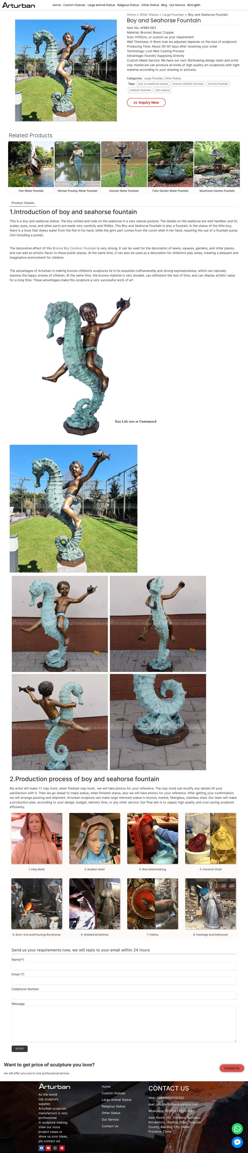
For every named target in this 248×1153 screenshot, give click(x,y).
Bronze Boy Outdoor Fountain (74, 248)
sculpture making (54, 1122)
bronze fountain (218, 83)
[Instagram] (55, 1148)
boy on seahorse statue (153, 83)
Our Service (177, 5)
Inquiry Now (148, 102)
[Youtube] (48, 1148)
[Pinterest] (62, 1148)
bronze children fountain (188, 83)
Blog (164, 5)
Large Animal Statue (101, 5)
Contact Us (110, 1126)
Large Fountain (173, 14)
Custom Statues (74, 5)
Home (57, 5)
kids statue (162, 90)
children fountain (140, 90)
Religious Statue (128, 5)
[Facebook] (41, 1148)
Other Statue (150, 5)
